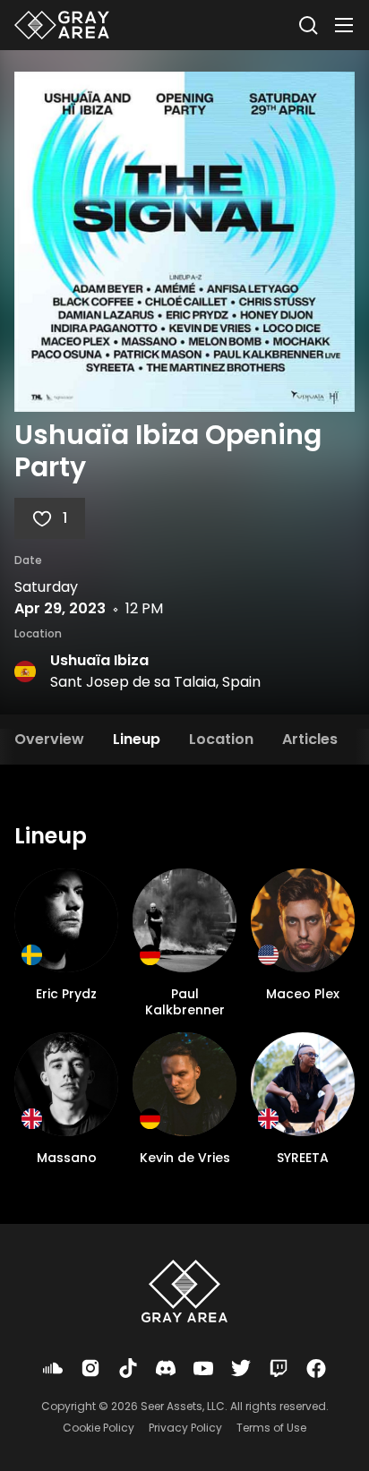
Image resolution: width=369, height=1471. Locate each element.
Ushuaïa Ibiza (99, 660)
